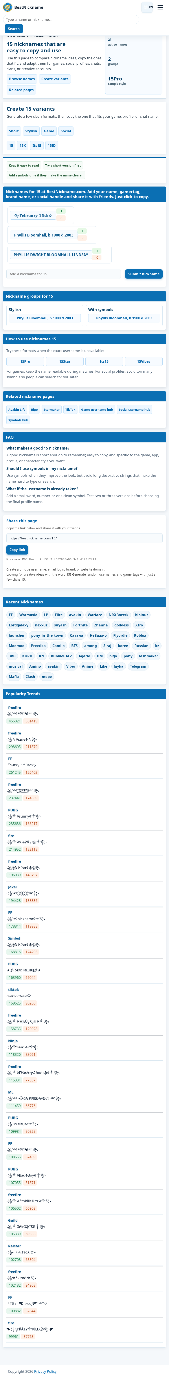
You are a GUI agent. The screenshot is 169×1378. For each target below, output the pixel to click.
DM (100, 656)
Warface (95, 614)
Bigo (34, 409)
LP (46, 614)
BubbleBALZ (61, 656)
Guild (13, 1220)
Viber (70, 666)
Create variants (54, 78)
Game (49, 131)
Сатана (76, 635)
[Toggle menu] (160, 7)
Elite (58, 614)
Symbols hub (18, 420)
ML (10, 1092)
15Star (64, 361)
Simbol (14, 938)
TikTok (70, 409)
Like (103, 666)
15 (11, 145)
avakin (75, 614)
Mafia (14, 676)
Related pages (21, 89)
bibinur (141, 614)
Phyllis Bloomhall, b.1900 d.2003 (43, 235)
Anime (87, 666)
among (90, 645)
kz (157, 645)
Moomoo (16, 645)
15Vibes (143, 361)
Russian (141, 645)
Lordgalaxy (18, 625)
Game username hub (97, 409)
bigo (113, 656)
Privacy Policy (45, 1371)
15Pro (25, 361)
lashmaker (148, 656)
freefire (14, 707)
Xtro (139, 625)
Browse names (22, 78)
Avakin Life (16, 409)
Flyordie (120, 635)
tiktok (13, 989)
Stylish (31, 131)
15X (23, 145)
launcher (17, 635)
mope (47, 676)
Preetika (38, 645)
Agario (84, 656)
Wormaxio (28, 614)
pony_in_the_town (47, 635)
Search (14, 28)
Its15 (37, 145)
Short (14, 131)
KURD (27, 656)
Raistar (14, 1246)
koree (123, 645)
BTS (74, 645)
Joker (12, 887)
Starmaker (52, 409)
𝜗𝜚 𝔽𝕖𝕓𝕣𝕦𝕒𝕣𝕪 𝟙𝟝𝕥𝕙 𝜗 (33, 215)
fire (11, 835)
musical (16, 666)
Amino (35, 666)
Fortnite (80, 625)
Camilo (58, 645)
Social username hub (134, 409)
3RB (12, 656)
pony (128, 656)
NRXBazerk (119, 614)
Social (66, 131)
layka (118, 666)
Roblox (140, 635)
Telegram (138, 666)
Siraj (107, 645)
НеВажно (98, 635)
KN (41, 656)
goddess (121, 625)
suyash (60, 625)
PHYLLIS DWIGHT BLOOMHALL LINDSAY (51, 254)
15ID (52, 145)
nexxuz (41, 625)
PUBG (13, 810)
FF (11, 614)
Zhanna (101, 625)
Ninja (13, 1040)
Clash (30, 676)
